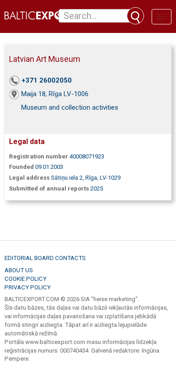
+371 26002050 (47, 80)
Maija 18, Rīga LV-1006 (54, 94)
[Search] (135, 15)
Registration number (38, 156)
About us (19, 270)
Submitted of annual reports (49, 188)
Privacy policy (28, 287)
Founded (21, 166)
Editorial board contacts (45, 258)
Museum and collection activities (69, 107)
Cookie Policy (25, 278)
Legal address (29, 177)
